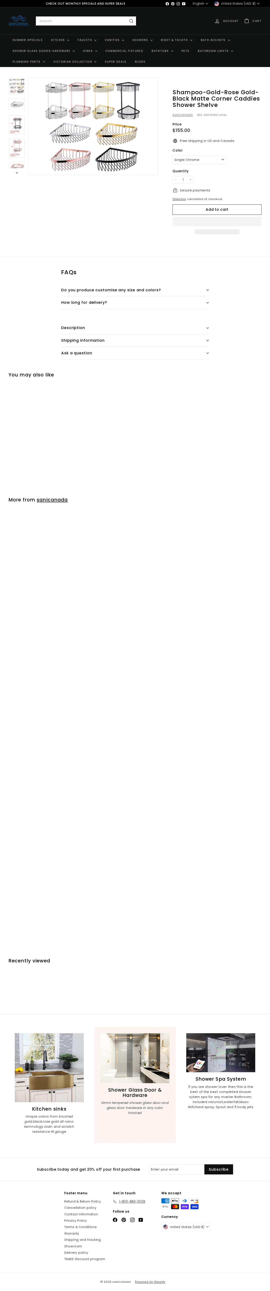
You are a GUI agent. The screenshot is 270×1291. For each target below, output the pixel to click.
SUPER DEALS (115, 61)
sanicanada (183, 115)
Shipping (179, 199)
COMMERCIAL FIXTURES (124, 51)
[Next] (16, 171)
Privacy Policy (75, 1220)
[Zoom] (93, 126)
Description (73, 327)
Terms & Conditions (80, 1227)
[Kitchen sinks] (49, 1067)
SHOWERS (140, 40)
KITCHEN (58, 40)
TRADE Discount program (84, 1259)
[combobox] (86, 21)
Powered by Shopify (150, 1282)
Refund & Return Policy (82, 1201)
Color (178, 150)
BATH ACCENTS (214, 40)
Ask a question (76, 353)
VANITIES (113, 40)
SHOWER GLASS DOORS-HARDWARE (42, 51)
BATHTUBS (161, 51)
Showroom (73, 1246)
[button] (217, 221)
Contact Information (81, 1214)
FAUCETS (85, 40)
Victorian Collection (73, 61)
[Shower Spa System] (220, 1052)
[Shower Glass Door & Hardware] (135, 1058)
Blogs (140, 61)
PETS (186, 51)
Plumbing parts (27, 61)
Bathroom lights (214, 51)
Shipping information (83, 340)
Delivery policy (76, 1253)
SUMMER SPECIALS (28, 40)
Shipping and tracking (82, 1240)
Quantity (181, 171)
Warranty (71, 1233)
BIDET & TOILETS (175, 40)
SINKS (88, 51)
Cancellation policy (80, 1208)
